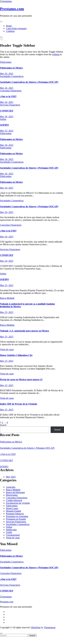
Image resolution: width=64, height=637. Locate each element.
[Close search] (1, 633)
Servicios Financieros (10, 105)
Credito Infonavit (14, 500)
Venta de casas (7, 349)
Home (9, 26)
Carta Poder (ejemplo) (16, 28)
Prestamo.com (12, 9)
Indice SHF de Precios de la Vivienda (18, 404)
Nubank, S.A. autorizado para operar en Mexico (24, 331)
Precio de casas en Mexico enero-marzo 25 (21, 379)
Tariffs (9, 532)
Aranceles (10, 487)
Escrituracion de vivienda (18, 503)
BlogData (35, 627)
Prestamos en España (16, 519)
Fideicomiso (5, 62)
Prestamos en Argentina (17, 516)
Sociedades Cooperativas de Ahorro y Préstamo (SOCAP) (29, 82)
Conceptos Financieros (10, 90)
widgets (56, 54)
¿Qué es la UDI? (8, 96)
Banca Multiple (7, 298)
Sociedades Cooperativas (12, 76)
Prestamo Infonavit (15, 513)
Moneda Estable (13, 511)
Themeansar (49, 627)
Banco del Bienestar (15, 492)
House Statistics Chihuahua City (16, 355)
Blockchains (12, 495)
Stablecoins (11, 529)
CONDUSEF (6, 110)
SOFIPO (4, 125)
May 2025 (11, 477)
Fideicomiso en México (11, 68)
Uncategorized (13, 535)
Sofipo (3, 119)
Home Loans (12, 508)
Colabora (10, 31)
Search (3, 425)
